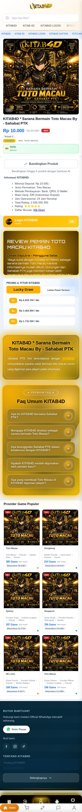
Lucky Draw (23, 290)
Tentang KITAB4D (14, 763)
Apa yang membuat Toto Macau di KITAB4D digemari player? (33, 481)
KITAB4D (11, 25)
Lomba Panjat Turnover (58, 290)
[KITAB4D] (41, 6)
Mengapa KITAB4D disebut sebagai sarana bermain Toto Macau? (34, 432)
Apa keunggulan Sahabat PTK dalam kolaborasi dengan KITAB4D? (35, 449)
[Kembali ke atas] (75, 786)
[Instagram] (15, 747)
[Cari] (7, 17)
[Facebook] (6, 747)
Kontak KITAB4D (13, 768)
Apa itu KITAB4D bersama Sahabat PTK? (34, 416)
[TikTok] (24, 747)
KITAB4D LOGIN (51, 25)
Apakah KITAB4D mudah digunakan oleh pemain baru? (35, 465)
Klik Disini (39, 210)
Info (72, 222)
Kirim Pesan (19, 729)
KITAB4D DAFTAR (58, 34)
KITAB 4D (29, 25)
